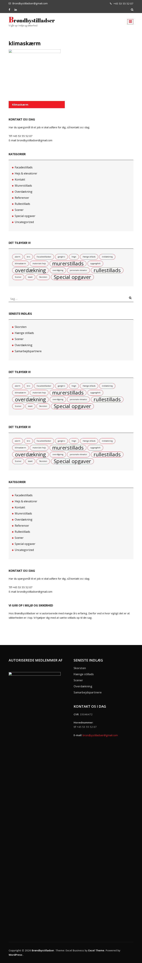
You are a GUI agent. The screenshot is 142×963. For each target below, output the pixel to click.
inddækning (107, 257)
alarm (17, 257)
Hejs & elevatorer (26, 173)
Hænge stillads (89, 257)
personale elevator (78, 270)
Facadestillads (24, 167)
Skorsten (43, 277)
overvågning (57, 270)
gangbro (61, 257)
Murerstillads (23, 185)
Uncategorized (24, 222)
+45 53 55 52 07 (123, 3)
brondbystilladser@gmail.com (100, 735)
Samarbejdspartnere (28, 351)
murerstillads (68, 263)
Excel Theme (96, 950)
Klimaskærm (20, 104)
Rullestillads (22, 204)
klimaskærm (20, 263)
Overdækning (23, 192)
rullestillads (107, 270)
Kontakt (20, 179)
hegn (74, 257)
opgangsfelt (95, 263)
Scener (19, 210)
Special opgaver (25, 216)
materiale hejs (39, 263)
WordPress (15, 954)
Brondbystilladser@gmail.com (30, 3)
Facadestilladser (44, 257)
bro (28, 257)
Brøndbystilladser (32, 20)
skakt (30, 277)
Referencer (22, 198)
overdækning (30, 270)
